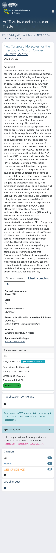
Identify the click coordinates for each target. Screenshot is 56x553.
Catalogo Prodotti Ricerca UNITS (25, 35)
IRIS (4, 35)
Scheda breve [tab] (14, 278)
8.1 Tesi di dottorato (15, 38)
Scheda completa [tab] (38, 278)
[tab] (7, 284)
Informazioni (13, 429)
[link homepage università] (17, 11)
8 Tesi (48, 35)
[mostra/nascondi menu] (53, 11)
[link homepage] (11, 5)
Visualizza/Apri (12, 385)
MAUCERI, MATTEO (16, 54)
